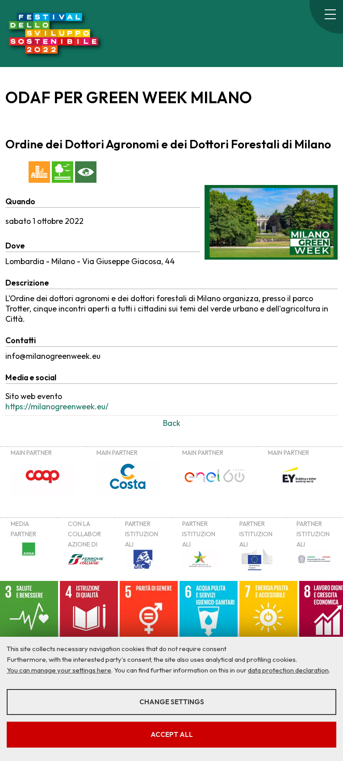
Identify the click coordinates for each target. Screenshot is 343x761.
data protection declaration (288, 670)
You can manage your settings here (59, 670)
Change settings (171, 702)
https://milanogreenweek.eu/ (57, 406)
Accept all (172, 734)
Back (171, 423)
